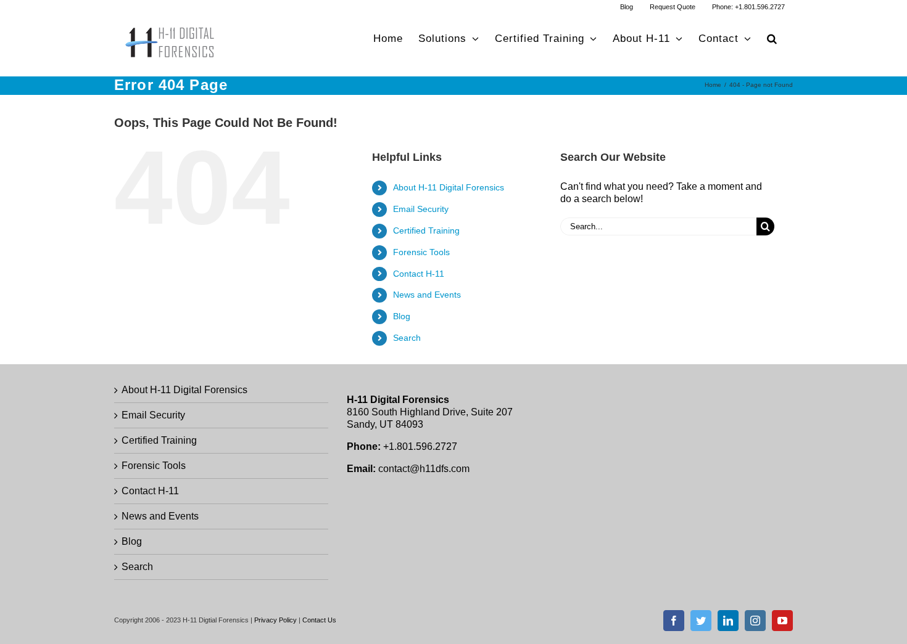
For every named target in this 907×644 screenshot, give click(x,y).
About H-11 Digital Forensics (448, 187)
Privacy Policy (275, 620)
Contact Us (319, 620)
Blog (401, 316)
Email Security (421, 209)
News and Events (427, 295)
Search (407, 338)
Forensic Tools (421, 252)
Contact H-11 (418, 274)
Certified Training (426, 230)
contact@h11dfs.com (424, 468)
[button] (772, 38)
